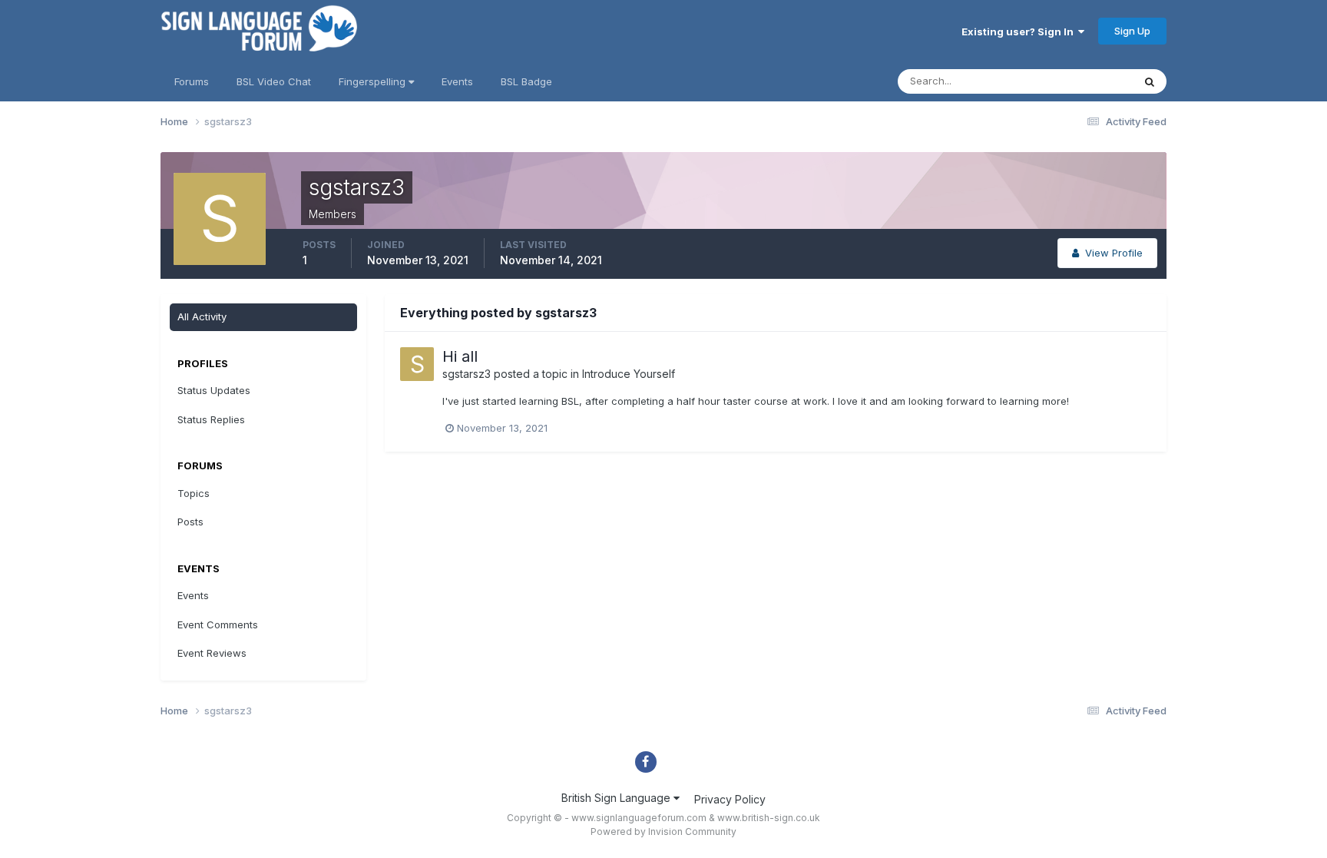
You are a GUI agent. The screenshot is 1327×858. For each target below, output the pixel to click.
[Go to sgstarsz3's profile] (417, 364)
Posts (190, 521)
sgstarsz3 (466, 373)
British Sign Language (617, 797)
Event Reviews (212, 653)
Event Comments (217, 624)
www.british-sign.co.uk (768, 817)
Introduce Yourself (628, 373)
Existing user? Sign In (1019, 31)
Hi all (460, 356)
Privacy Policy (730, 799)
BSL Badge (526, 81)
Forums (191, 81)
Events (457, 81)
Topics (193, 493)
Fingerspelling (374, 81)
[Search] (1150, 81)
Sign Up (1132, 31)
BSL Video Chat (274, 81)
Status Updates (1077, 81)
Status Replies (211, 419)
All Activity (202, 316)
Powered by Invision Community (663, 831)
